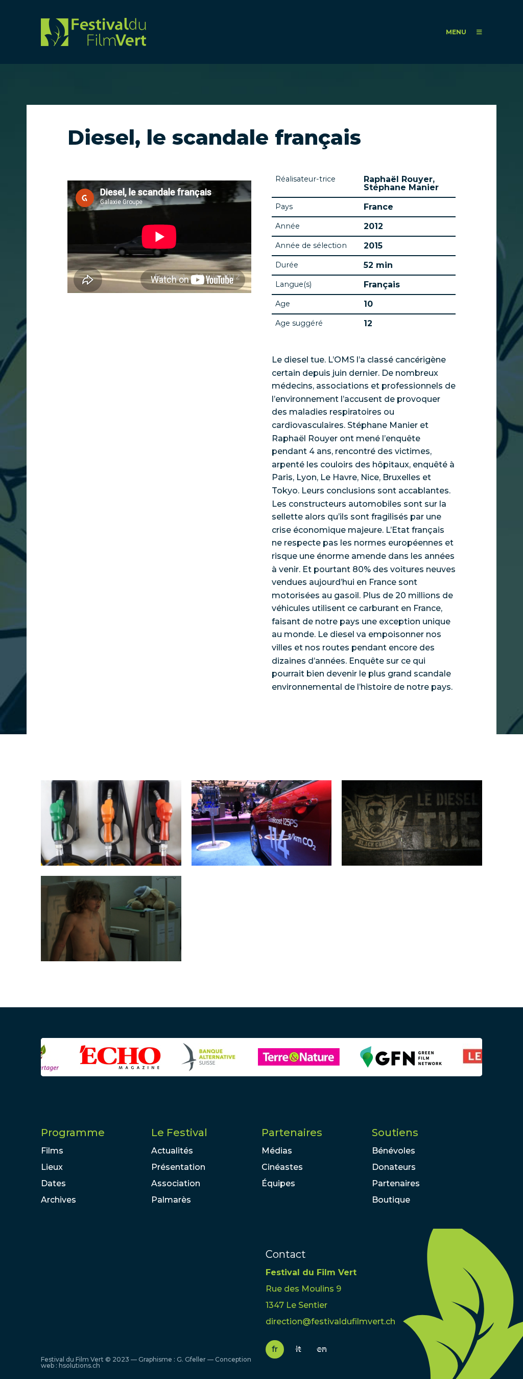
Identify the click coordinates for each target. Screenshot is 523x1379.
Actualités (172, 1151)
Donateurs (394, 1167)
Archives (58, 1200)
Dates (53, 1183)
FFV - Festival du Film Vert (93, 32)
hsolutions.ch (79, 1365)
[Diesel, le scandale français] (111, 823)
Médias (277, 1151)
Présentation (178, 1167)
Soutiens (395, 1132)
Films (52, 1151)
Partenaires (292, 1132)
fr (275, 1349)
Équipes (278, 1183)
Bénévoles (393, 1151)
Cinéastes (282, 1167)
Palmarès (171, 1200)
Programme (73, 1132)
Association (175, 1183)
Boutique (391, 1200)
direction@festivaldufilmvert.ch (330, 1321)
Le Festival (179, 1132)
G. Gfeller (191, 1359)
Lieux (52, 1167)
